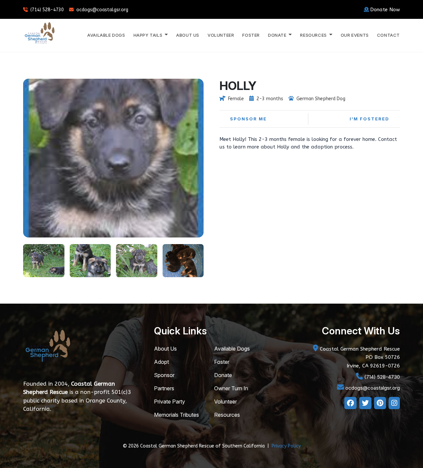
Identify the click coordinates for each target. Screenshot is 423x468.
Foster (251, 35)
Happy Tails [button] (149, 35)
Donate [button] (278, 35)
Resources (227, 414)
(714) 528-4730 (47, 10)
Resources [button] (314, 35)
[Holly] (43, 260)
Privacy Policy (286, 446)
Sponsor (164, 375)
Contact (388, 35)
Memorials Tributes (176, 414)
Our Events (355, 35)
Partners (164, 388)
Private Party (169, 401)
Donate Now (385, 10)
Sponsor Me (248, 118)
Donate (223, 375)
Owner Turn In (231, 388)
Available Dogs (106, 35)
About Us (187, 35)
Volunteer (221, 35)
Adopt (161, 362)
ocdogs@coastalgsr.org (102, 10)
